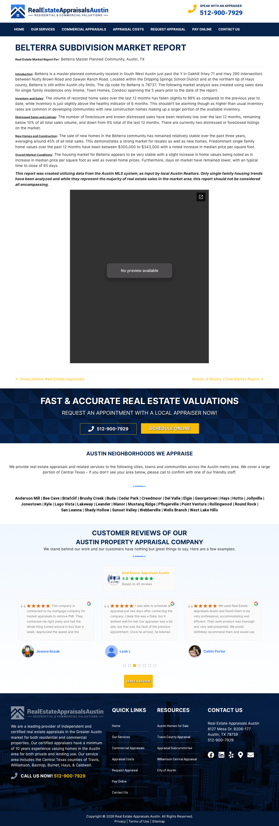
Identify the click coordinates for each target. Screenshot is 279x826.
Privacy (120, 821)
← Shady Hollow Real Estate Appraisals (49, 379)
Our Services (43, 29)
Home (19, 29)
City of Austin (166, 770)
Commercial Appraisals (84, 29)
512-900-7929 (221, 13)
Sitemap (158, 821)
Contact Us (229, 29)
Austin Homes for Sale (173, 726)
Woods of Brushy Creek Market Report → (228, 379)
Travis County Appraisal (173, 737)
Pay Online (202, 29)
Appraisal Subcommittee (174, 748)
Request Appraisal (168, 29)
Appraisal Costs (128, 29)
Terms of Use (139, 821)
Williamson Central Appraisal (177, 759)
